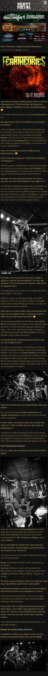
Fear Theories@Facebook (13, 446)
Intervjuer (18, 50)
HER (39, 637)
